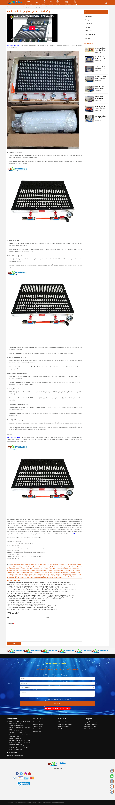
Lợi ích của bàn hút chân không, (55, 574)
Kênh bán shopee (38, 722)
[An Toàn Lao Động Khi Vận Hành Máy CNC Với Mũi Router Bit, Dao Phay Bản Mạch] (89, 79)
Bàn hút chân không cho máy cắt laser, (22, 567)
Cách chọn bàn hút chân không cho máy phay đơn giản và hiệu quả (27, 600)
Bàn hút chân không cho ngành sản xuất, (65, 567)
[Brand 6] (66, 651)
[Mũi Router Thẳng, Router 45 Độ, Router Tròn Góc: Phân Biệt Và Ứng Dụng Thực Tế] (89, 118)
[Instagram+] (25, 774)
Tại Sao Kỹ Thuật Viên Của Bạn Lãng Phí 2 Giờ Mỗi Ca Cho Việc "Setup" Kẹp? (30, 593)
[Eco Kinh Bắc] (14, 2)
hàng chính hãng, (16, 574)
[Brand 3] (15, 651)
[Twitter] (21, 774)
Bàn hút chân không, (41, 564)
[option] (15, 651)
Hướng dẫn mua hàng (90, 722)
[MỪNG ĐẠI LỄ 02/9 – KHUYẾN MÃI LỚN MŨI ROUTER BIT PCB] (89, 50)
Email (47, 617)
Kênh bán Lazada (38, 724)
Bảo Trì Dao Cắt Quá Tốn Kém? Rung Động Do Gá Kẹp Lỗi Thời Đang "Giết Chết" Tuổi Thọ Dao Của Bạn (38, 591)
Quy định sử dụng (63, 729)
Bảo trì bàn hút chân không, (33, 572)
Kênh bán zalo (37, 731)
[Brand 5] (49, 651)
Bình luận (10, 623)
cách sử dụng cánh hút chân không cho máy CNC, (56, 572)
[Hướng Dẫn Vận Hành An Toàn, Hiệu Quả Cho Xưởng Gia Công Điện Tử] (89, 99)
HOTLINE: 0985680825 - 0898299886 (57, 708)
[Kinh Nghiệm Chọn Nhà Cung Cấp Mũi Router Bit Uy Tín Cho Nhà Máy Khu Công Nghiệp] (89, 59)
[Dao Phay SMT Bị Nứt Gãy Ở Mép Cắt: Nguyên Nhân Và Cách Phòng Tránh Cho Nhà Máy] (89, 109)
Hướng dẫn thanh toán (90, 724)
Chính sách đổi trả (63, 726)
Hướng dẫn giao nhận (90, 726)
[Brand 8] (99, 651)
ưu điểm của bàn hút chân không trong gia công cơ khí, (30, 577)
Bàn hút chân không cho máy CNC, (43, 567)
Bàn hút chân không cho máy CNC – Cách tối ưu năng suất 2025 (26, 604)
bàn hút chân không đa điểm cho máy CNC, (63, 570)
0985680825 (13, 752)
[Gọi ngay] (112, 781)
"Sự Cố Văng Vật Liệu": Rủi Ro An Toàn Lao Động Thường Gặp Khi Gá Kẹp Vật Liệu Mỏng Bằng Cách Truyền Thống (41, 595)
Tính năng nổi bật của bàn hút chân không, (57, 576)
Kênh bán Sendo (37, 726)
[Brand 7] (82, 651)
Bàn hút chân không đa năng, (24, 570)
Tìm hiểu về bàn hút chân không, (35, 576)
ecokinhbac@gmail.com (16, 755)
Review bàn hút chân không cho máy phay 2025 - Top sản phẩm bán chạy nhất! (30, 607)
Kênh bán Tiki (37, 729)
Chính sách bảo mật (64, 722)
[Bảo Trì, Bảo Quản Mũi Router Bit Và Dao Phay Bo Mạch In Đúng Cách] (89, 69)
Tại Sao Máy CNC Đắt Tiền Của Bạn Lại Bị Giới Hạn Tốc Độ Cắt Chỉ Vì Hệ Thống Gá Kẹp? (34, 586)
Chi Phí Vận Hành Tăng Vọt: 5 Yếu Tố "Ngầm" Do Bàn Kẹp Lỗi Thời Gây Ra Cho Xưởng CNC (34, 598)
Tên (8, 617)
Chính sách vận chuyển (65, 724)
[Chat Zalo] (112, 791)
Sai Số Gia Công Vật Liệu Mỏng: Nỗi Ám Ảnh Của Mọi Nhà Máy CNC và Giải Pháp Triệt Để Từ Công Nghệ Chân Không (42, 589)
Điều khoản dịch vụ (89, 729)
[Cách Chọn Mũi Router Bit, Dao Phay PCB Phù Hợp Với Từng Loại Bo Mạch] (89, 89)
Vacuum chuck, (50, 577)
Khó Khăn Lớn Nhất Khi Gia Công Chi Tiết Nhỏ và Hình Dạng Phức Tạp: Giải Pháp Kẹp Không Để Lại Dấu (38, 588)
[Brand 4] (32, 651)
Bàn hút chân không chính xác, (56, 564)
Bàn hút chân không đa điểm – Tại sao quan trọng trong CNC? (26, 602)
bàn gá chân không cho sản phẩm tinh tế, (23, 564)
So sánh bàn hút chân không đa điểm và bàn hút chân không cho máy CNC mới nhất (32, 606)
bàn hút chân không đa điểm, (41, 570)
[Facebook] (17, 774)
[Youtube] (29, 774)
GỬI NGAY (57, 703)
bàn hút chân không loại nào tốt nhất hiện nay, (58, 568)
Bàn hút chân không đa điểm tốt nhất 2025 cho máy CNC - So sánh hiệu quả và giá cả (32, 609)
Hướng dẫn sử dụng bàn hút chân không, (34, 574)
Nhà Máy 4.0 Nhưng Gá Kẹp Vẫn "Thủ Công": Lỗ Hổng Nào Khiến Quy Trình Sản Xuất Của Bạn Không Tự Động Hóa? (41, 584)
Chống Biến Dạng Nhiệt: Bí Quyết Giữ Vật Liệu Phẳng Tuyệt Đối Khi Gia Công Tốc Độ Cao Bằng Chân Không (39, 582)
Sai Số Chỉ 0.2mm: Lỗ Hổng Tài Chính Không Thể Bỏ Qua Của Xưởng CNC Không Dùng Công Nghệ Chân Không (40, 597)
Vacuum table (59, 577)
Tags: (9, 564)
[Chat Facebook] (112, 786)
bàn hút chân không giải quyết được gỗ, (33, 568)
